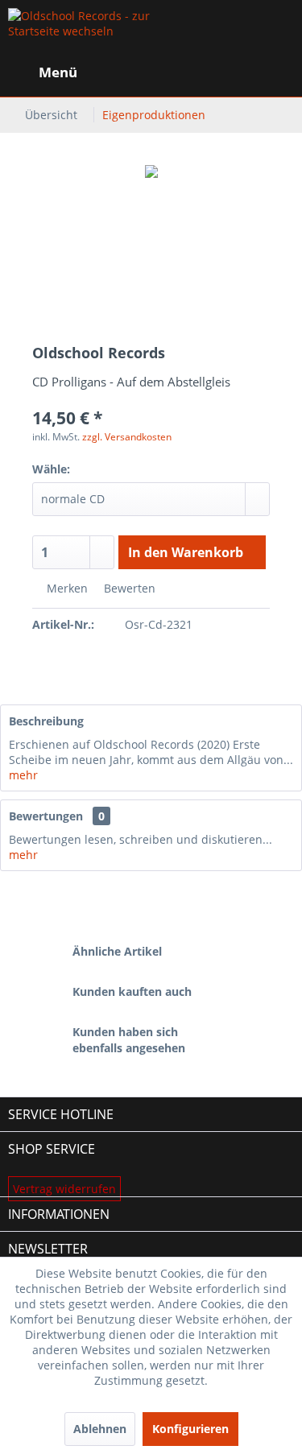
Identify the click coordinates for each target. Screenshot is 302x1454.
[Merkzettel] (197, 72)
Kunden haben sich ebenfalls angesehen (128, 1039)
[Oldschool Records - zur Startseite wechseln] (79, 32)
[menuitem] (42, 72)
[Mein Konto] (237, 72)
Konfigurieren (190, 1428)
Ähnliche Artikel (117, 951)
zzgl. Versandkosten (127, 437)
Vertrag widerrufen (64, 1188)
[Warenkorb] (276, 72)
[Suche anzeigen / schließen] (158, 72)
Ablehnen (99, 1428)
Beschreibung (46, 721)
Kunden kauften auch (132, 991)
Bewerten (128, 588)
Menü (58, 72)
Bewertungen (46, 816)
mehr (23, 775)
